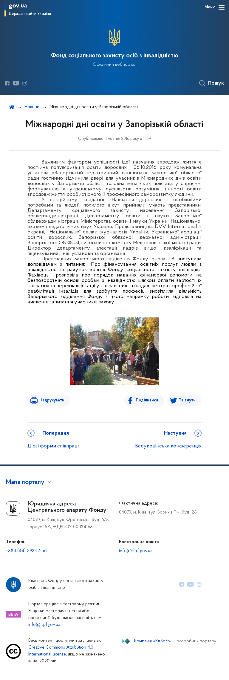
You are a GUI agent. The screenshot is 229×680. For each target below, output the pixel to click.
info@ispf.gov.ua (135, 550)
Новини (31, 107)
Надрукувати (51, 400)
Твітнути (187, 400)
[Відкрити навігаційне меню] (222, 7)
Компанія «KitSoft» (152, 641)
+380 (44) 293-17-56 (26, 550)
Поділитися (147, 400)
